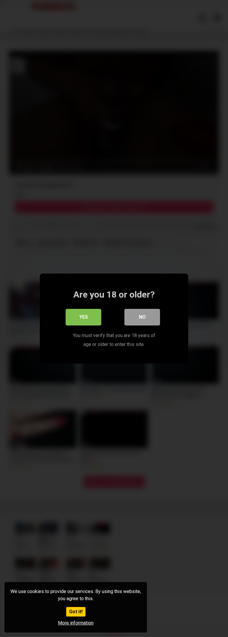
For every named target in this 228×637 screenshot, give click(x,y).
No (142, 317)
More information (76, 623)
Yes (83, 317)
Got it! (76, 611)
